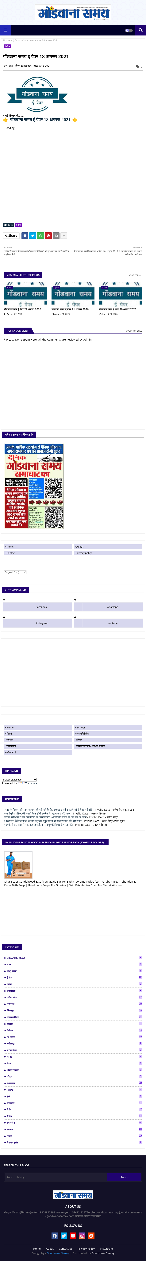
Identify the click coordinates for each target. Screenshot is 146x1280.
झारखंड (74, 1023)
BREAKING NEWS (74, 957)
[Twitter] (32, 235)
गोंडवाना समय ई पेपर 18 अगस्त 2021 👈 (40, 119)
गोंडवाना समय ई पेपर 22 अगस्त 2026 (22, 309)
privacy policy (84, 553)
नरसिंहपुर (74, 1043)
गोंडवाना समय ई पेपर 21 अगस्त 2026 (70, 309)
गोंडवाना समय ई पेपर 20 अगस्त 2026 (117, 309)
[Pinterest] (48, 235)
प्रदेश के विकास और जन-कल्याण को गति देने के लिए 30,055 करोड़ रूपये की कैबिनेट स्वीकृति (48, 809)
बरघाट (74, 1056)
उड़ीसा (74, 984)
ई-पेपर (16, 40)
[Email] (56, 235)
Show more (135, 274)
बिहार (74, 1063)
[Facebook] (24, 235)
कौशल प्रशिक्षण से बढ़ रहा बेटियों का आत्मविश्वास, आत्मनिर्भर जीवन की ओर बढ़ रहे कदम (45, 817)
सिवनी (9, 733)
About (79, 546)
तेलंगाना (74, 1030)
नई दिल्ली (74, 1037)
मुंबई (74, 1096)
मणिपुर (74, 1076)
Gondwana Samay (58, 1253)
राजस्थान (74, 1103)
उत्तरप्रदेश (74, 990)
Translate (31, 783)
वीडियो (74, 1116)
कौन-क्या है (11, 752)
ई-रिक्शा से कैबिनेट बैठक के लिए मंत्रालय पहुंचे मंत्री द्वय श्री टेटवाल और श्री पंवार (43, 821)
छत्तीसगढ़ (74, 1004)
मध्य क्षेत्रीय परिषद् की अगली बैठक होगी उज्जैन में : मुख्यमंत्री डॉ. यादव (37, 813)
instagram (42, 623)
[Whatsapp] (40, 235)
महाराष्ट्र (74, 1089)
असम (74, 964)
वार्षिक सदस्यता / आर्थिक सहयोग (90, 746)
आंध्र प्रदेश (74, 971)
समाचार (9, 740)
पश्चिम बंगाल (74, 1050)
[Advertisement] (73, 669)
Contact (10, 553)
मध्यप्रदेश (80, 727)
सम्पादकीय (11, 746)
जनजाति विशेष (82, 733)
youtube (112, 623)
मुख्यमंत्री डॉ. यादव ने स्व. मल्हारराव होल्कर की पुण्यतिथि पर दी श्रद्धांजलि (38, 824)
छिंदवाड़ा (74, 1010)
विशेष (74, 1109)
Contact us (65, 1248)
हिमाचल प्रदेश (74, 1142)
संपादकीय (74, 1122)
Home (6, 40)
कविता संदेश (74, 997)
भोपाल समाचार (74, 1070)
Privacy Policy (86, 1248)
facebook (41, 607)
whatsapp (112, 607)
